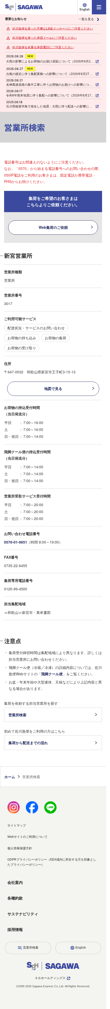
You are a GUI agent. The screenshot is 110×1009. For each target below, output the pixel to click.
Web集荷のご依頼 (53, 227)
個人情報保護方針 (19, 848)
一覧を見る (86, 19)
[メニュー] (99, 7)
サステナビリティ (22, 914)
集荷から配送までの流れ (28, 742)
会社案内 (15, 882)
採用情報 (15, 929)
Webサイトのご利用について (27, 837)
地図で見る (53, 388)
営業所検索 (17, 714)
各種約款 (15, 898)
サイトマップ (16, 825)
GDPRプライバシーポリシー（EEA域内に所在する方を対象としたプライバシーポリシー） (51, 862)
